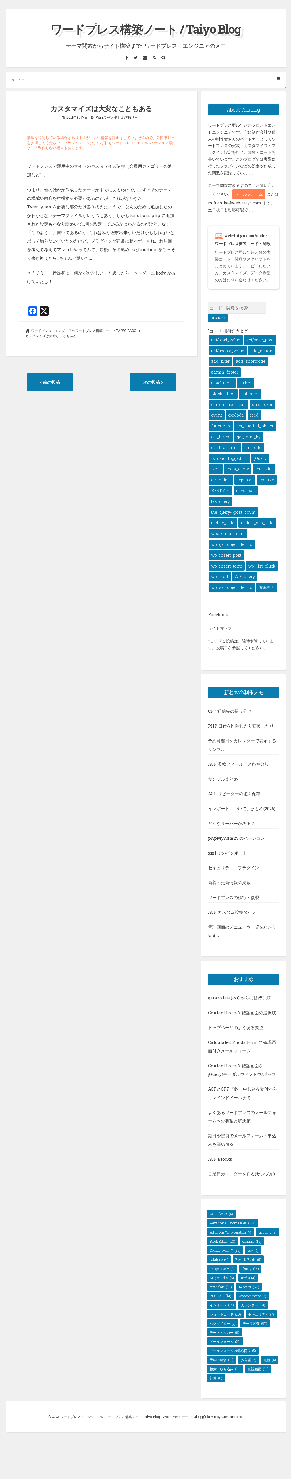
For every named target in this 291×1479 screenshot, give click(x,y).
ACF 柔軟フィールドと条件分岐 (238, 764)
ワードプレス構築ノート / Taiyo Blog (145, 29)
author (245, 383)
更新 (269, 1359)
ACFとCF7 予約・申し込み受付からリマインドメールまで (242, 1093)
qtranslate (221, 479)
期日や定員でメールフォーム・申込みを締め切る (242, 1140)
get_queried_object (254, 426)
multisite (264, 469)
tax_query (220, 501)
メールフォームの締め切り (233, 1350)
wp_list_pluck (261, 566)
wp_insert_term (226, 566)
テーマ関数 (255, 1323)
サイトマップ (220, 628)
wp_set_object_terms (231, 587)
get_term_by (249, 436)
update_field (223, 522)
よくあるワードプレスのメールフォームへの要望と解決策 (242, 1116)
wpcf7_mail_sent (228, 533)
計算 (216, 1378)
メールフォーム (249, 194)
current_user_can (228, 404)
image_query (222, 1268)
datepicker (262, 404)
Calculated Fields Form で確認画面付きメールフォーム (242, 1046)
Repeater (249, 1287)
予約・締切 (222, 1359)
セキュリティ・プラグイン (233, 867)
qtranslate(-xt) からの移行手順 (239, 998)
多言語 (248, 1359)
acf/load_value (225, 340)
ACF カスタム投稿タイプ (232, 912)
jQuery (260, 458)
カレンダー (253, 1305)
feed (254, 415)
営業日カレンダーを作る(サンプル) (241, 1174)
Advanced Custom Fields (232, 1223)
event (216, 415)
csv (253, 1250)
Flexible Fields (248, 1259)
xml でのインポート (227, 853)
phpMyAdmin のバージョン (236, 838)
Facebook (218, 614)
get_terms (220, 436)
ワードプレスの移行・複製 (233, 897)
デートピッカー (224, 1332)
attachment (222, 383)
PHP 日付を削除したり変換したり (241, 726)
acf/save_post (259, 340)
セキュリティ (261, 1314)
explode (236, 415)
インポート (222, 1305)
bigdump (267, 1232)
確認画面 (267, 587)
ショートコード (225, 1314)
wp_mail (219, 576)
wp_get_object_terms (231, 544)
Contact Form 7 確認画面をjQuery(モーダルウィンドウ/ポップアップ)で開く (242, 1070)
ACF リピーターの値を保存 (234, 793)
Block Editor (223, 393)
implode (253, 447)
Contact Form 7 (225, 1250)
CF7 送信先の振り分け (229, 711)
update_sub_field (257, 522)
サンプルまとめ (223, 779)
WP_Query (244, 576)
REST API (220, 490)
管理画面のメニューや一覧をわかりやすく (242, 931)
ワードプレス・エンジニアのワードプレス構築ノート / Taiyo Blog (83, 330)
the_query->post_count (233, 512)
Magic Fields (222, 1277)
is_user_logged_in (229, 458)
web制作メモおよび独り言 (117, 117)
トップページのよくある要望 (235, 1027)
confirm (251, 1241)
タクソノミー (223, 1323)
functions (220, 426)
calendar (250, 393)
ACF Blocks (220, 1159)
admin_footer (224, 372)
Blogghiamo (204, 1416)
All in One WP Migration (230, 1232)
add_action (261, 350)
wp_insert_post (226, 555)
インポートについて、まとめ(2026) (241, 808)
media (248, 1277)
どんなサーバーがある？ (231, 823)
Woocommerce (252, 1296)
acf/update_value (227, 350)
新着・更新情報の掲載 (229, 882)
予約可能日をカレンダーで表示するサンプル (242, 745)
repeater (245, 479)
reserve (266, 479)
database (219, 1259)
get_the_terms (225, 447)
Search (218, 318)
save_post (246, 490)
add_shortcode (250, 361)
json (215, 469)
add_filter (220, 361)
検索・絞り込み (225, 1369)
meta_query (237, 469)
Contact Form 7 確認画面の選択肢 (242, 1012)
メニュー (18, 79)
